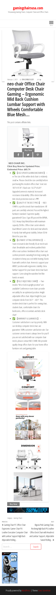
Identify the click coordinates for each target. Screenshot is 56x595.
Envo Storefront (44, 590)
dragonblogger (28, 79)
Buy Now (28, 150)
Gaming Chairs (17, 518)
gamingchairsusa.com (28, 7)
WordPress (26, 590)
